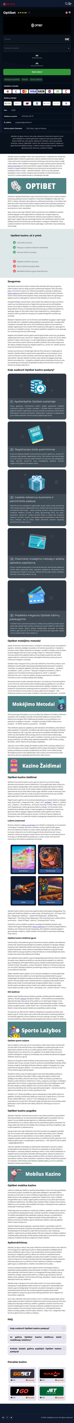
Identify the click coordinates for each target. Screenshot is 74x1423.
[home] (9, 3)
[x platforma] (11, 1417)
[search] (66, 3)
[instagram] (3, 1417)
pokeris (23, 999)
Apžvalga (31, 1380)
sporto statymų (14, 293)
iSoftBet (48, 802)
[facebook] (7, 1417)
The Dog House (50, 871)
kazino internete (14, 166)
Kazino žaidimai (38, 927)
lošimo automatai (28, 825)
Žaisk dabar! (37, 72)
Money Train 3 (51, 902)
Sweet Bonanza (23, 871)
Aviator (23, 902)
